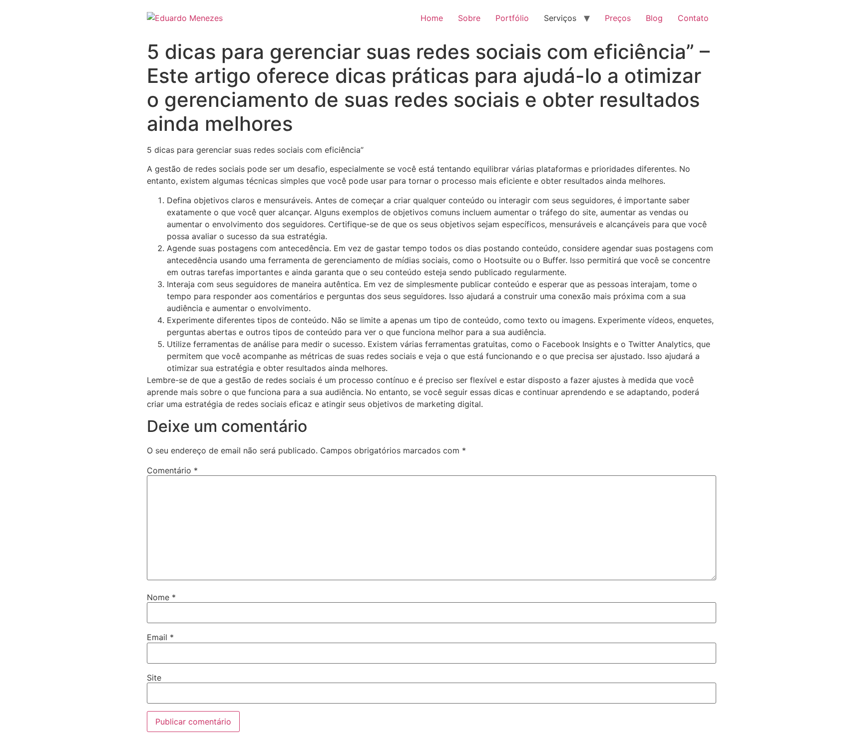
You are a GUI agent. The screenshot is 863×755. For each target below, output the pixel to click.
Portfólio (512, 18)
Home (432, 18)
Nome (161, 597)
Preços (618, 18)
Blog (654, 18)
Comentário (172, 470)
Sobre (469, 18)
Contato (693, 18)
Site (154, 678)
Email (160, 637)
